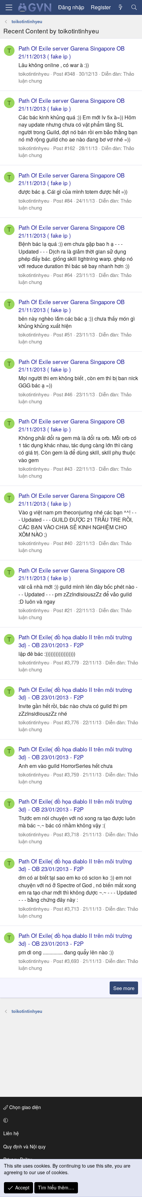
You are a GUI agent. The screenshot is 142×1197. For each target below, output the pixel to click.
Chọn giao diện (24, 1107)
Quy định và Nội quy (24, 1146)
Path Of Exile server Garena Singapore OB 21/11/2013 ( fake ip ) (71, 52)
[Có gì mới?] (120, 7)
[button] (69, 1120)
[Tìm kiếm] (134, 7)
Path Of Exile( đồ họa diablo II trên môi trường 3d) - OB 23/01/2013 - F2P (75, 641)
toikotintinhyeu (33, 73)
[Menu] (9, 7)
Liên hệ (11, 1133)
